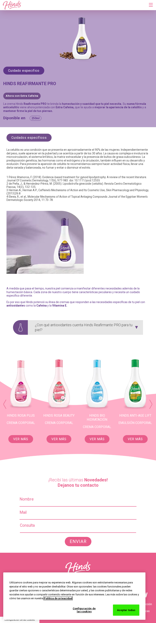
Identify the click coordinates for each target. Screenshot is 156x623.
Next (151, 404)
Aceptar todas (126, 610)
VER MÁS (20, 439)
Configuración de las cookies (19, 620)
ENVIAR (78, 541)
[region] (74, 596)
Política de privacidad (58, 598)
